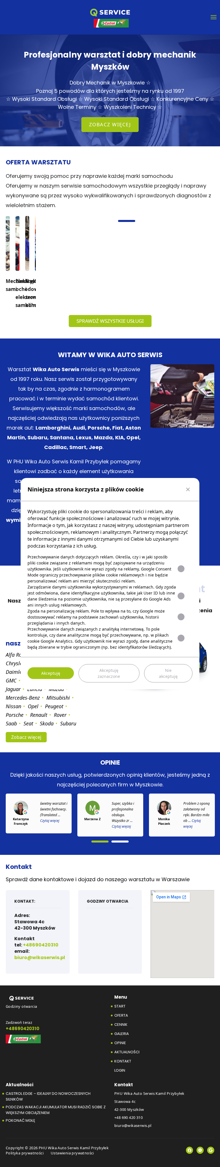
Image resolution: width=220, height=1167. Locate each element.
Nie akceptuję (168, 673)
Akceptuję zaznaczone (109, 673)
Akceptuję (50, 673)
